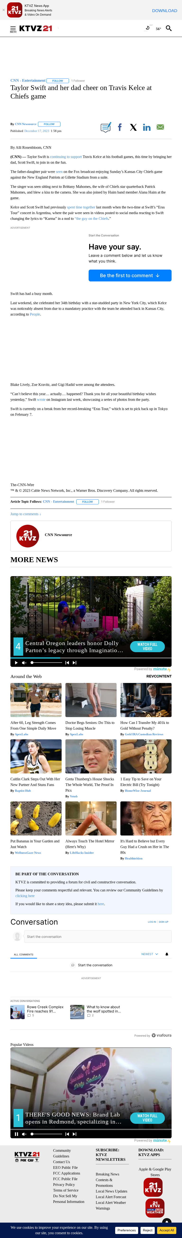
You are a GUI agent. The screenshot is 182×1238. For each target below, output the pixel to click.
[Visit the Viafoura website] (161, 1035)
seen (59, 172)
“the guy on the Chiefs (91, 219)
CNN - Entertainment (58, 501)
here (101, 904)
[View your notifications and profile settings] (167, 954)
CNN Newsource (25, 124)
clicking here (25, 896)
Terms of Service (65, 1190)
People (35, 314)
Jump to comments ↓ (25, 514)
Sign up (163, 921)
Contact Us (61, 1162)
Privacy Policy (64, 1185)
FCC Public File (65, 1179)
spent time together (81, 207)
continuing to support (66, 157)
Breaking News (107, 1174)
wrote (41, 400)
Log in (152, 921)
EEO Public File (65, 1168)
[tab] (23, 954)
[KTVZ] (38, 28)
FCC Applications (66, 1173)
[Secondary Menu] (16, 28)
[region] (91, 978)
